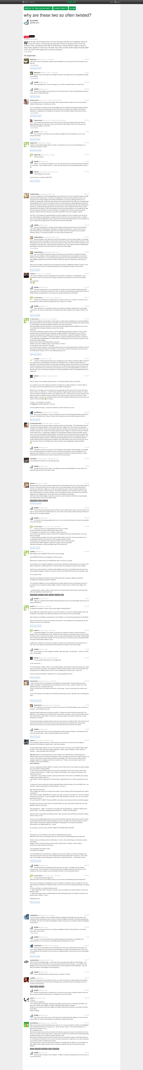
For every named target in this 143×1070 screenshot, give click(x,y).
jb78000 (35, 21)
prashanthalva (34, 960)
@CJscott (41, 100)
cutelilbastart (37, 412)
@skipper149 (40, 143)
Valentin (36, 172)
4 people (26, 51)
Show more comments (34, 96)
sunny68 (36, 359)
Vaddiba (32, 551)
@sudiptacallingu (43, 194)
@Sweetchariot (41, 681)
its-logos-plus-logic (35, 423)
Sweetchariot (34, 681)
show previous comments (35, 68)
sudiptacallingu (34, 194)
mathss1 (32, 274)
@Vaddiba (37, 551)
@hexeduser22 (45, 412)
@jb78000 (32, 23)
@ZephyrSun (40, 59)
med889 (32, 978)
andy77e (32, 606)
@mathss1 (38, 273)
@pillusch (37, 483)
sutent (32, 998)
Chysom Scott (34, 100)
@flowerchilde (45, 423)
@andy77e (37, 606)
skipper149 (33, 143)
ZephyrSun (33, 59)
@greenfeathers (42, 1023)
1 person (32, 65)
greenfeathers (34, 1023)
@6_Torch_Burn (46, 297)
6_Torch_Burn (38, 298)
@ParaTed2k (39, 458)
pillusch (32, 483)
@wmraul (41, 172)
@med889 (37, 978)
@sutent (36, 998)
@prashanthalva (42, 960)
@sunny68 (41, 358)
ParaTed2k (33, 459)
